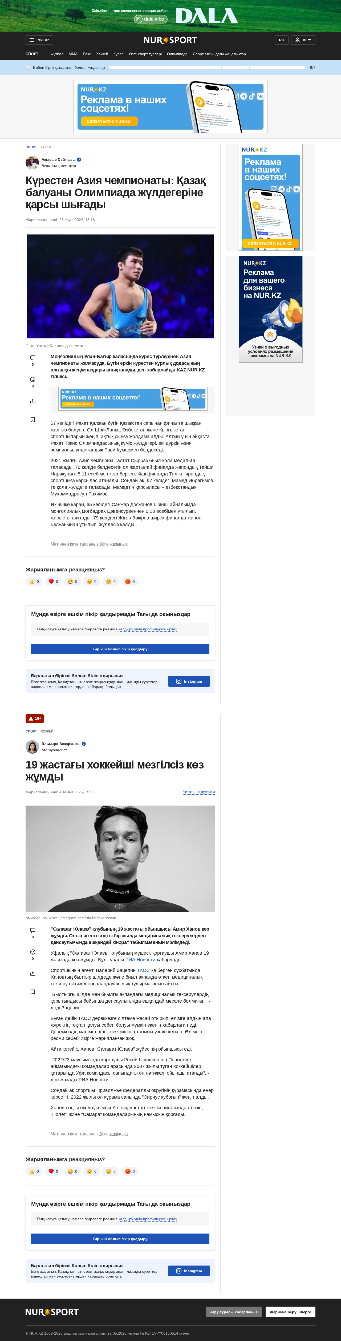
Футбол (57, 54)
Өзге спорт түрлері (145, 54)
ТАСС (143, 970)
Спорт (32, 54)
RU (281, 40)
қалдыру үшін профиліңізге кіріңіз (148, 629)
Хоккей (102, 54)
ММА (73, 54)
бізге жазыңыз (113, 544)
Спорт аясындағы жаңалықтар (219, 54)
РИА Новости (141, 959)
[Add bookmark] (32, 419)
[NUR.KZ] (170, 40)
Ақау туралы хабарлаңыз (233, 1312)
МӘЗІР (43, 40)
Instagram (193, 681)
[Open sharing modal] (33, 401)
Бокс (87, 54)
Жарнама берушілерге (290, 1312)
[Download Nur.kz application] (170, 16)
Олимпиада (177, 54)
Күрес (118, 54)
